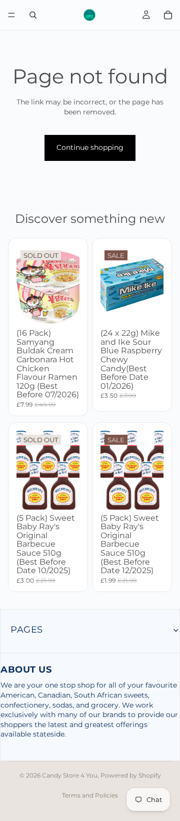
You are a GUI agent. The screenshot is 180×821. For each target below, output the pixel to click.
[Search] (33, 15)
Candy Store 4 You (70, 775)
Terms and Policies (90, 795)
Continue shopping (90, 147)
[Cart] (168, 15)
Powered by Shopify (130, 775)
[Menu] (11, 14)
